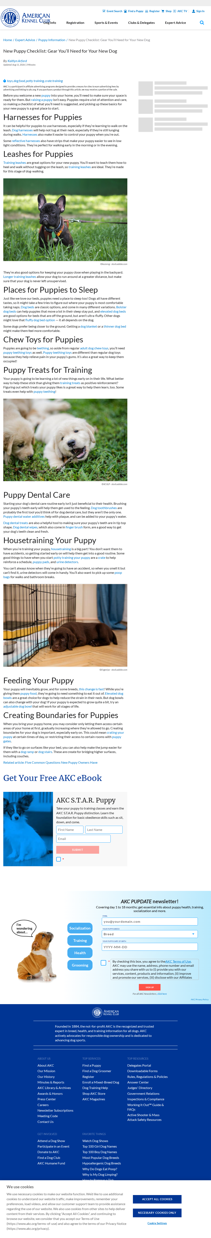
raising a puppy (42, 100)
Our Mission (46, 1071)
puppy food (28, 693)
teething (43, 348)
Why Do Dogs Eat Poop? (99, 1169)
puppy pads (41, 562)
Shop (168, 11)
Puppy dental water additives (24, 516)
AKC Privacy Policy (200, 999)
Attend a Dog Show (51, 1141)
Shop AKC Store (93, 1093)
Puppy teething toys (57, 352)
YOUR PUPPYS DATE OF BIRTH (114, 941)
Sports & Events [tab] (106, 22)
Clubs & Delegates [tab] (141, 22)
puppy (45, 95)
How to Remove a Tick (98, 1180)
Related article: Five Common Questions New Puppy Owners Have (50, 762)
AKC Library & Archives (54, 1088)
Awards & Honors (50, 1093)
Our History (46, 1077)
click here (162, 993)
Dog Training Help (95, 1088)
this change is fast (91, 689)
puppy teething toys (17, 352)
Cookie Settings (157, 1223)
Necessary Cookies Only (157, 1212)
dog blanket (88, 326)
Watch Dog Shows (95, 1141)
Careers (43, 1105)
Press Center (47, 1099)
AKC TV (182, 11)
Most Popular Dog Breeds (100, 1157)
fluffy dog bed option (40, 320)
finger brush (74, 527)
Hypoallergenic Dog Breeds (101, 1163)
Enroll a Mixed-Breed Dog (100, 1082)
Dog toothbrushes (104, 508)
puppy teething (44, 391)
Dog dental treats (15, 523)
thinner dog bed (115, 326)
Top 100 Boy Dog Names (99, 1152)
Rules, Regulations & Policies (147, 1077)
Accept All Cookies (157, 1199)
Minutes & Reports (51, 1082)
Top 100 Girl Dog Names (99, 1146)
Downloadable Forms (142, 1071)
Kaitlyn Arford (17, 61)
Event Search (114, 11)
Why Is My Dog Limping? (99, 1174)
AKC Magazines (93, 1099)
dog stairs (45, 752)
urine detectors (67, 562)
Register (154, 11)
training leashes (80, 167)
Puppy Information (51, 40)
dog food (19, 81)
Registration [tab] (75, 22)
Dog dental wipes (25, 527)
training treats (70, 383)
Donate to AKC (48, 1152)
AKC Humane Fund (51, 1163)
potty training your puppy (72, 557)
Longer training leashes (19, 276)
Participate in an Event (53, 1146)
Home (7, 40)
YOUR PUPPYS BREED (111, 929)
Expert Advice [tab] (175, 22)
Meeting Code (48, 1116)
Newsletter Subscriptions (55, 1110)
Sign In (200, 11)
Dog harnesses (22, 130)
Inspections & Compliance (145, 1099)
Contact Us (46, 1122)
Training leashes (14, 162)
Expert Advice (25, 40)
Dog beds (27, 307)
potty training (35, 81)
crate (101, 557)
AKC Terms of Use (178, 961)
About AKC (46, 1065)
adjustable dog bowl (17, 706)
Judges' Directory (139, 1088)
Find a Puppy (135, 11)
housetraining (61, 549)
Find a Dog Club (49, 1157)
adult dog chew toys (94, 348)
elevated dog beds (113, 311)
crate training (54, 81)
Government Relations (143, 1093)
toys (10, 81)
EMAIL (105, 916)
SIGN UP (150, 987)
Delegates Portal (139, 1065)
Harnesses (29, 134)
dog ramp (27, 752)
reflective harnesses (26, 141)
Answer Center (138, 1082)
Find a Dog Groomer (96, 1071)
